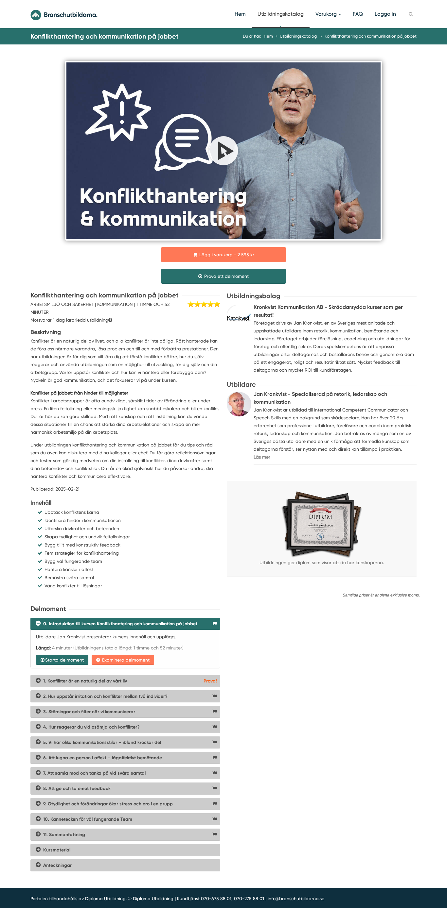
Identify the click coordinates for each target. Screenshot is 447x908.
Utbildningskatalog (281, 14)
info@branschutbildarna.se (296, 898)
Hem (240, 14)
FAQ (358, 14)
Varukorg (326, 14)
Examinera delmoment (125, 660)
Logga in (385, 14)
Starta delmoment (64, 660)
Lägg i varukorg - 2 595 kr (226, 254)
